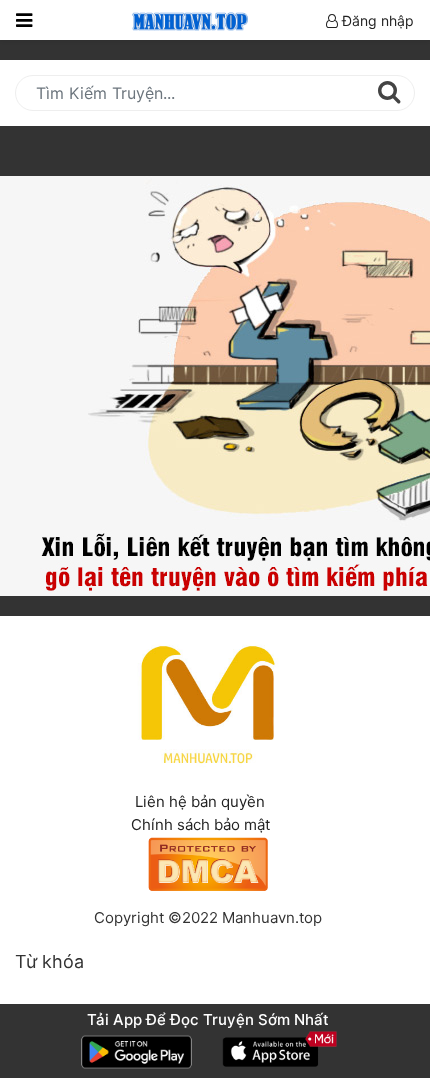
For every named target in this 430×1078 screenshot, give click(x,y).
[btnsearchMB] (388, 92)
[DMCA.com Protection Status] (208, 862)
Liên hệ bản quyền (200, 801)
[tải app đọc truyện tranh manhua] (187, 19)
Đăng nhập (376, 20)
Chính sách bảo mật (200, 824)
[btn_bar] (24, 20)
